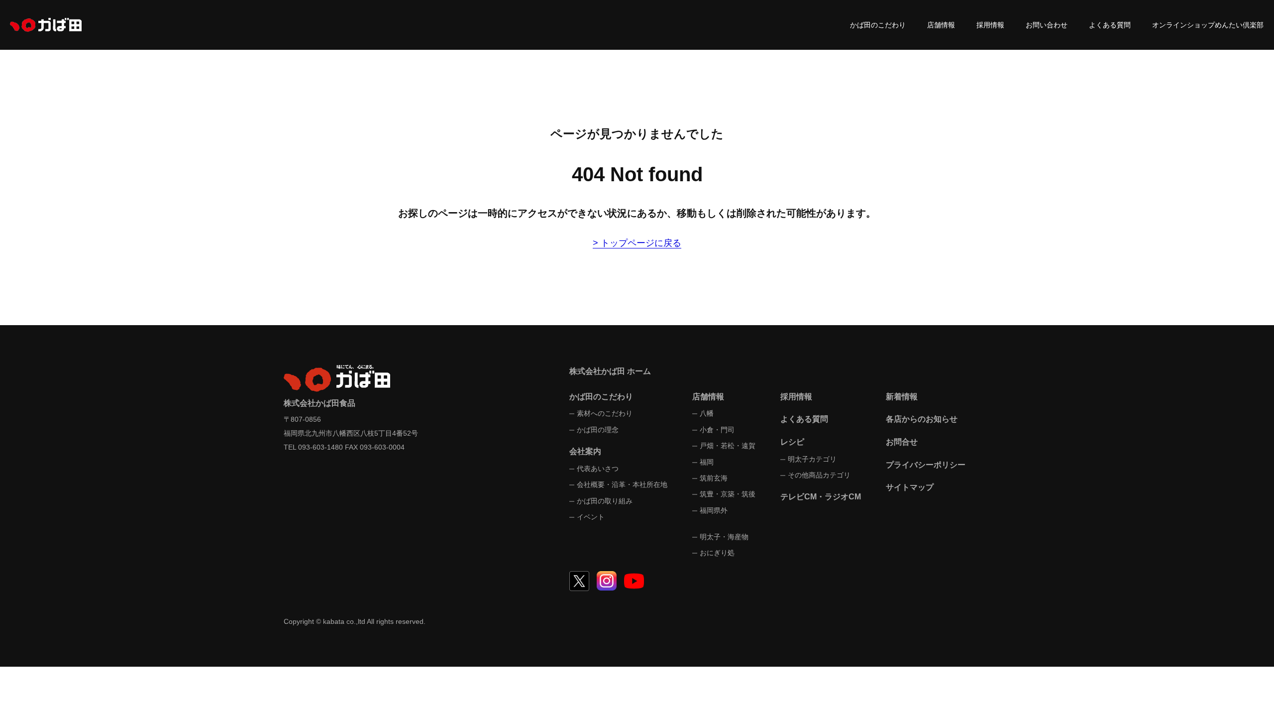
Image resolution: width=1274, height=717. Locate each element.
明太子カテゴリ (812, 459)
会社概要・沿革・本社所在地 (622, 484)
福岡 (707, 462)
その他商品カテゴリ (819, 475)
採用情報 (990, 25)
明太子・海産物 (724, 537)
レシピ (792, 442)
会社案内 (585, 451)
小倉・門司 (717, 430)
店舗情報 (941, 25)
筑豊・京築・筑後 (727, 494)
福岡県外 (714, 510)
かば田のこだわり (878, 25)
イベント (591, 517)
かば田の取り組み (605, 501)
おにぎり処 (717, 553)
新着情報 (902, 396)
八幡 (707, 413)
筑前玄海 (714, 478)
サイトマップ (910, 487)
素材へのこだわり (605, 413)
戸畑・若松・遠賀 (727, 446)
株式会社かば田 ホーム (610, 371)
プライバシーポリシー (925, 465)
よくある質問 (1110, 25)
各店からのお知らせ (921, 419)
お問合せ (902, 442)
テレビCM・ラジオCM (820, 496)
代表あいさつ (598, 469)
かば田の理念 (598, 430)
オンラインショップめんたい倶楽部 (1208, 25)
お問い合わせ (1046, 25)
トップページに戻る (641, 243)
